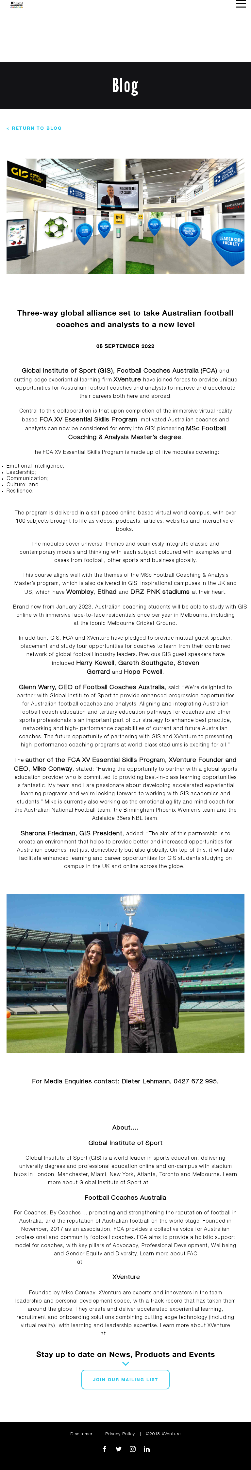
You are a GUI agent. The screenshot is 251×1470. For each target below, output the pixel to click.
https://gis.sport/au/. (176, 1183)
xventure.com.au (129, 1334)
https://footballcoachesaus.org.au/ (129, 1262)
